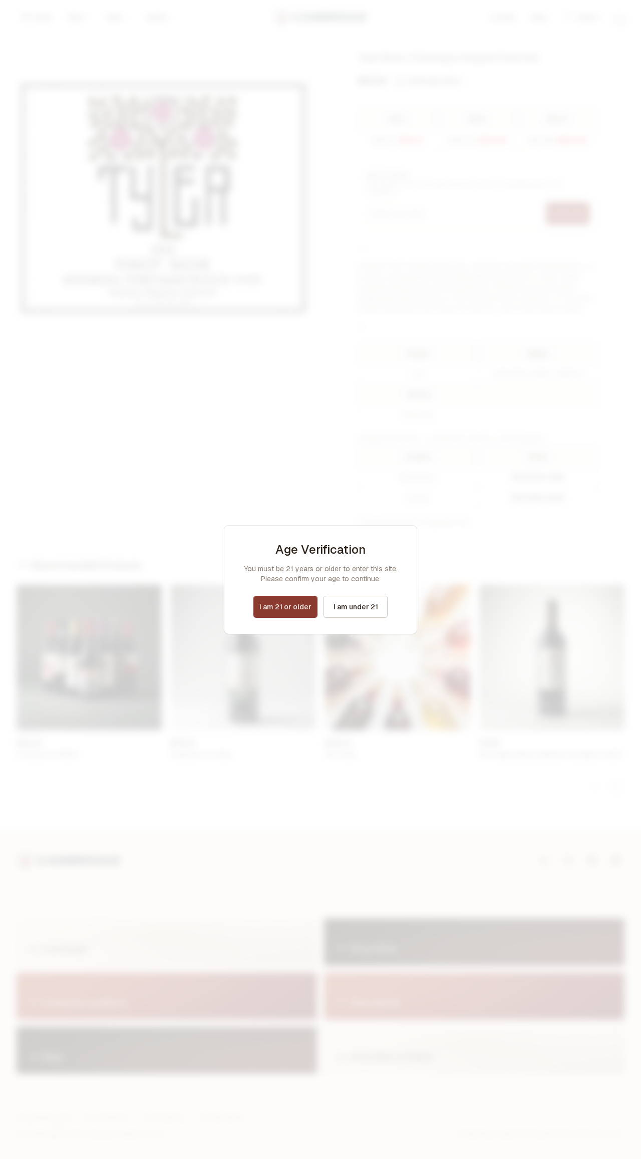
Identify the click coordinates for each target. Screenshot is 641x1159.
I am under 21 (356, 606)
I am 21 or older (285, 606)
